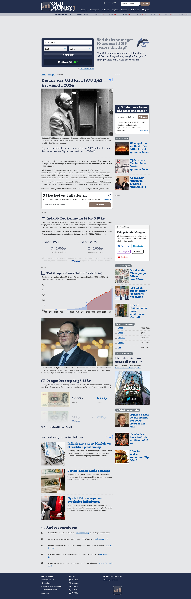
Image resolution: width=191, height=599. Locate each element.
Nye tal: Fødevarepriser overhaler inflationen (84, 499)
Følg (109, 80)
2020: (166, 15)
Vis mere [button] (77, 261)
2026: (82, 15)
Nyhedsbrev (46, 583)
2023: (124, 15)
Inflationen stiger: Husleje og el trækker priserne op (89, 445)
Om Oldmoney (47, 576)
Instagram (124, 252)
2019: (181, 15)
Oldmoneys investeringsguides (127, 368)
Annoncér (45, 593)
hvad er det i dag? (101, 539)
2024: (110, 15)
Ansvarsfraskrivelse (49, 590)
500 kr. (121, 343)
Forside (84, 10)
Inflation (105, 10)
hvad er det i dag (82, 533)
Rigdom (115, 10)
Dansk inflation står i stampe (88, 470)
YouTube (124, 257)
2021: (152, 15)
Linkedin (139, 246)
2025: (96, 15)
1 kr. (119, 348)
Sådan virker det (47, 580)
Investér (125, 10)
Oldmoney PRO (111, 3)
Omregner (94, 10)
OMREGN (69, 55)
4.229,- (102, 398)
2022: (138, 15)
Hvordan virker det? (87, 69)
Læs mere (107, 199)
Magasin (146, 10)
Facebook (124, 246)
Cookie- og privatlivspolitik (51, 586)
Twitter (139, 252)
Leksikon (135, 10)
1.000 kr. (121, 328)
